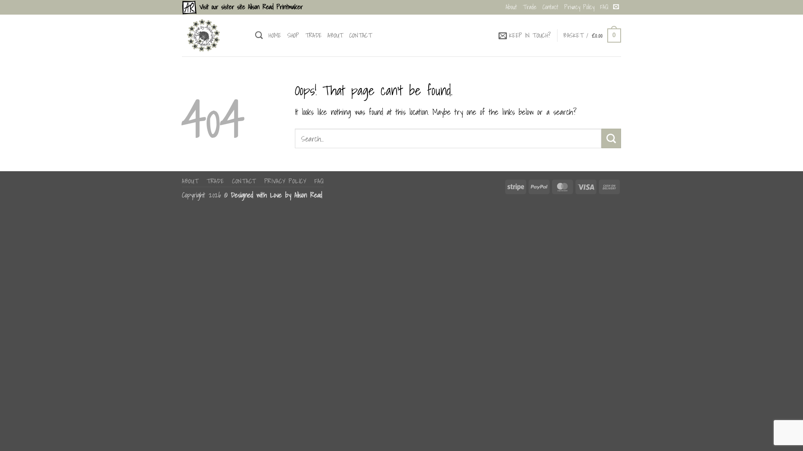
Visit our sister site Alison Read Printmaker (250, 7)
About (511, 7)
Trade (530, 7)
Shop (293, 35)
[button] (525, 35)
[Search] (259, 35)
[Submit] (611, 138)
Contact (550, 7)
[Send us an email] (616, 7)
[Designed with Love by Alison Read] (212, 35)
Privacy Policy (579, 7)
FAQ (604, 7)
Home (275, 35)
